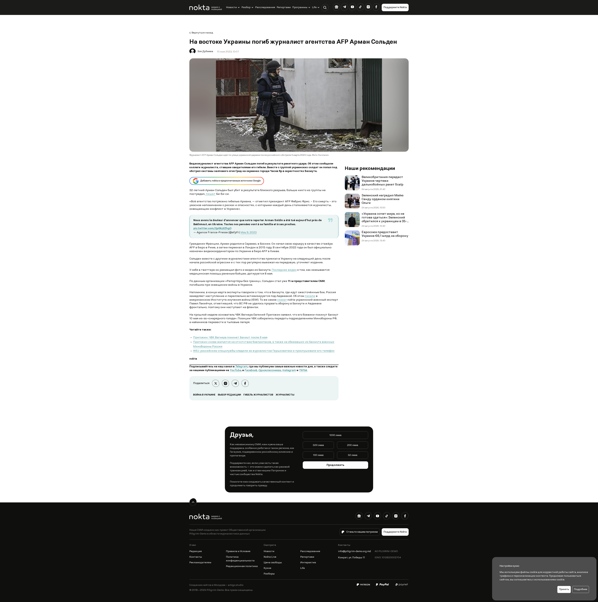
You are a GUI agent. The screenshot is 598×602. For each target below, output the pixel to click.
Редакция (195, 551)
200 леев (352, 445)
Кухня (267, 568)
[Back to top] (193, 502)
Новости (231, 7)
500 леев (318, 445)
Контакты (195, 557)
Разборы (269, 574)
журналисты (285, 395)
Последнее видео (284, 270)
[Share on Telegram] (235, 383)
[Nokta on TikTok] (360, 6)
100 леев (318, 455)
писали (310, 296)
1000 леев (335, 435)
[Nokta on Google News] (336, 6)
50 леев (352, 455)
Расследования (265, 7)
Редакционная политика (242, 566)
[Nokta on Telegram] (344, 6)
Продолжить (335, 465)
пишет (210, 194)
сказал (282, 300)
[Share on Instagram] (225, 383)
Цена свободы (273, 562)
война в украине (204, 395)
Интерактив (308, 562)
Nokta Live (270, 557)
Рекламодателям (200, 562)
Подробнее (580, 589)
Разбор (246, 7)
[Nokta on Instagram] (368, 6)
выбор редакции (229, 395)
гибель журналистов (258, 395)
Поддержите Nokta (395, 7)
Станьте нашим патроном (362, 532)
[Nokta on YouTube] (352, 6)
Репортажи (284, 7)
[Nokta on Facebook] (376, 6)
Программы (299, 7)
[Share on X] (215, 383)
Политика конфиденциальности (240, 559)
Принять (564, 589)
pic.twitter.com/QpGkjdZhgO (212, 228)
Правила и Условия (238, 551)
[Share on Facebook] (245, 383)
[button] (325, 7)
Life (314, 7)
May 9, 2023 (248, 232)
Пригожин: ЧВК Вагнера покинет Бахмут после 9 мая (230, 337)
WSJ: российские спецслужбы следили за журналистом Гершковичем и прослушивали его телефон (264, 351)
